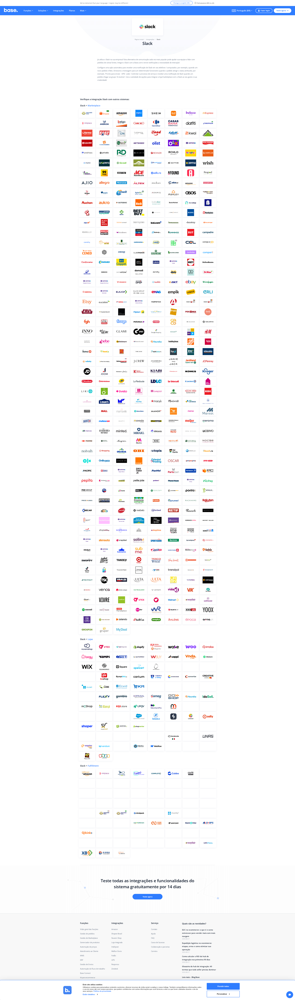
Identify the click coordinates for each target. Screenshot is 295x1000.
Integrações (58, 10)
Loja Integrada (116, 942)
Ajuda (153, 933)
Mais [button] (82, 10)
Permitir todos (223, 986)
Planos (72, 10)
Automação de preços (88, 947)
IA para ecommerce (87, 977)
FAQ (152, 938)
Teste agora (281, 10)
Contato (154, 929)
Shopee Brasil (116, 933)
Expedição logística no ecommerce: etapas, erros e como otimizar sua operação (197, 946)
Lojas (90, 639)
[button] (242, 10)
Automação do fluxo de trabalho (92, 969)
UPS (113, 960)
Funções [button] (27, 10)
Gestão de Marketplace (89, 938)
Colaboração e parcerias (160, 947)
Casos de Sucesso (158, 942)
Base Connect (85, 973)
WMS (82, 955)
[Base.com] (11, 10)
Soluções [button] (42, 10)
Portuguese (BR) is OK (205, 3)
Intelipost (115, 947)
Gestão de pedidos (87, 933)
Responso (115, 964)
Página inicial (139, 39)
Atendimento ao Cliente (89, 951)
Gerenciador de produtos (89, 942)
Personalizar (222, 994)
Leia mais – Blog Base (191, 977)
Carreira (154, 951)
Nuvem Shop (116, 938)
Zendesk (114, 969)
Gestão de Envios (86, 964)
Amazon (114, 929)
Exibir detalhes (89, 994)
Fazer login (265, 10)
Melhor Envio (116, 951)
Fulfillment (93, 765)
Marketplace (94, 105)
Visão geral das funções (89, 929)
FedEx (113, 955)
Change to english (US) (181, 3)
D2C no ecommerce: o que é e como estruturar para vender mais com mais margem (198, 933)
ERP (81, 960)
